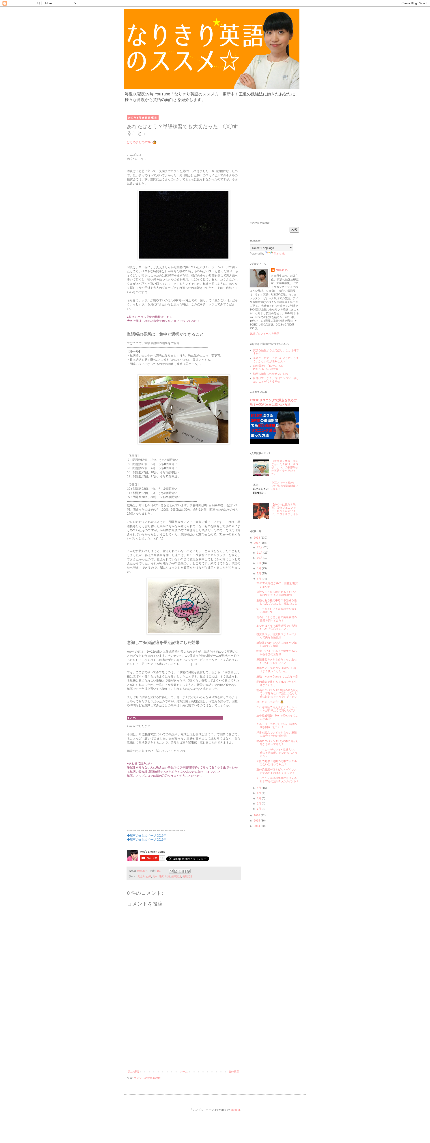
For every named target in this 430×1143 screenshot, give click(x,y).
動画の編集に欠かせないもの (270, 373)
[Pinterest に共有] (188, 871)
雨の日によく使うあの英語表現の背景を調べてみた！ (276, 619)
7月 (259, 573)
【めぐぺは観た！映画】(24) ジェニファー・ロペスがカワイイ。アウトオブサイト (284, 509)
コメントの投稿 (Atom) (147, 1078)
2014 (257, 826)
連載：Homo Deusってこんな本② (277, 676)
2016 (257, 815)
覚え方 (141, 876)
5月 (259, 787)
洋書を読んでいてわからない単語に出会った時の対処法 (276, 734)
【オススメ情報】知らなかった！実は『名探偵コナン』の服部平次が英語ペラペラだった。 (284, 467)
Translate (279, 253)
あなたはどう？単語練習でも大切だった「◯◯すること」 (276, 627)
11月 (260, 552)
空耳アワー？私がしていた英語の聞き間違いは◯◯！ (284, 486)
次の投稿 (133, 1071)
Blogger (235, 1109)
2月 (259, 803)
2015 (257, 820)
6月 (259, 578)
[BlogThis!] (175, 871)
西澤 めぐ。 (282, 270)
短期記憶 (176, 876)
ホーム (184, 1071)
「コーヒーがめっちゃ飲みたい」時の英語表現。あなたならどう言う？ (276, 752)
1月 (259, 808)
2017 (257, 542)
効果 (148, 876)
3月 (259, 798)
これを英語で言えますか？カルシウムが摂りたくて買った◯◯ (276, 709)
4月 (259, 793)
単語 (167, 876)
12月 (260, 547)
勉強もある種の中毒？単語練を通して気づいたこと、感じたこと (276, 602)
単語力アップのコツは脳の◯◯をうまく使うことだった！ (276, 669)
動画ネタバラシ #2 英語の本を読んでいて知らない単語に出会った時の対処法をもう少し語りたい (277, 693)
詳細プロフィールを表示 (264, 333)
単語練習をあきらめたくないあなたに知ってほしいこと (276, 661)
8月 (259, 568)
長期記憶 (187, 876)
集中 (155, 876)
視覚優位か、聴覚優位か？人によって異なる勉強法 (276, 636)
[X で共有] (180, 871)
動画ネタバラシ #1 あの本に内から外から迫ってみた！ (277, 743)
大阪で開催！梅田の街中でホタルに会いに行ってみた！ (276, 763)
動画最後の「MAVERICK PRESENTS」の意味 (268, 367)
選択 (161, 876)
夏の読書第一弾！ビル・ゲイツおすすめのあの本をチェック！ (276, 771)
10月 (260, 557)
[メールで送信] (171, 871)
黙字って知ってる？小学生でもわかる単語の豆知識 (276, 652)
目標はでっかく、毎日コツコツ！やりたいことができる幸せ (276, 380)
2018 (257, 537)
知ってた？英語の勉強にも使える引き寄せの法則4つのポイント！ (277, 779)
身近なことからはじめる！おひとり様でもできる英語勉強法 (276, 593)
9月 (259, 563)
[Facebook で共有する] (184, 871)
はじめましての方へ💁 (142, 142)
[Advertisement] (183, 1036)
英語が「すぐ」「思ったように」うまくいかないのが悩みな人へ (276, 359)
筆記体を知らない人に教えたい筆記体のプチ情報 (276, 644)
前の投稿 (233, 1071)
